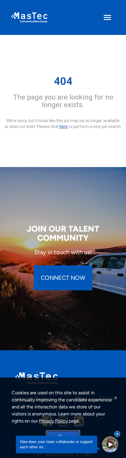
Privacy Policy (53, 421)
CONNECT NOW (63, 278)
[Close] (117, 434)
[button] (110, 444)
